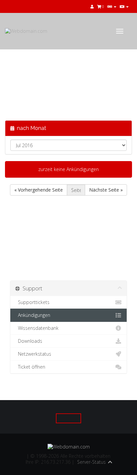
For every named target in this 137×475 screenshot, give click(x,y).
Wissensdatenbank (37, 328)
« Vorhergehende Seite (38, 190)
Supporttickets (32, 302)
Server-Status (91, 462)
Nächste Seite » (106, 190)
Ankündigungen (32, 315)
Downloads (28, 341)
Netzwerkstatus (33, 354)
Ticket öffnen (30, 367)
